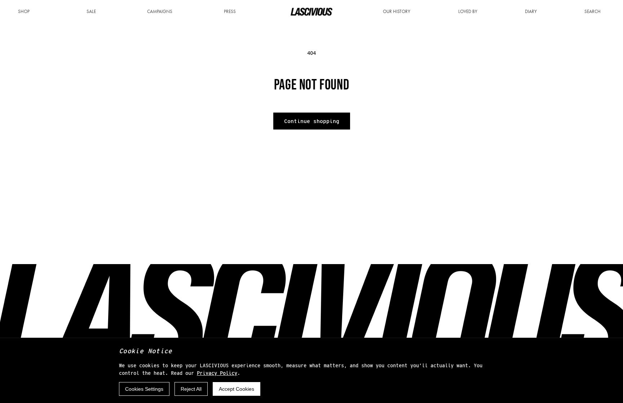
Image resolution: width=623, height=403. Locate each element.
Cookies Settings (144, 389)
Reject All (191, 389)
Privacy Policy (217, 373)
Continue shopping (311, 121)
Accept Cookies (236, 389)
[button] (26, 11)
